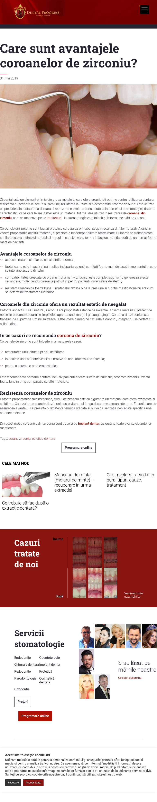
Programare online (78, 447)
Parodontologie (25, 678)
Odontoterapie (49, 658)
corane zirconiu (20, 439)
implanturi (54, 218)
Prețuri (23, 702)
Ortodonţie (21, 689)
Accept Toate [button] (33, 782)
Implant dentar (49, 664)
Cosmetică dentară (47, 680)
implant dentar (88, 423)
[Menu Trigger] (144, 9)
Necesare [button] (13, 782)
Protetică (45, 671)
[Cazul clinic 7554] (79, 568)
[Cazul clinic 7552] (110, 568)
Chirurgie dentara (26, 664)
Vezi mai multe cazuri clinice (133, 595)
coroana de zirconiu (78, 335)
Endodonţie (22, 658)
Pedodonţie (22, 671)
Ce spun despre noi (130, 677)
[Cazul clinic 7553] (95, 568)
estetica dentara (43, 439)
